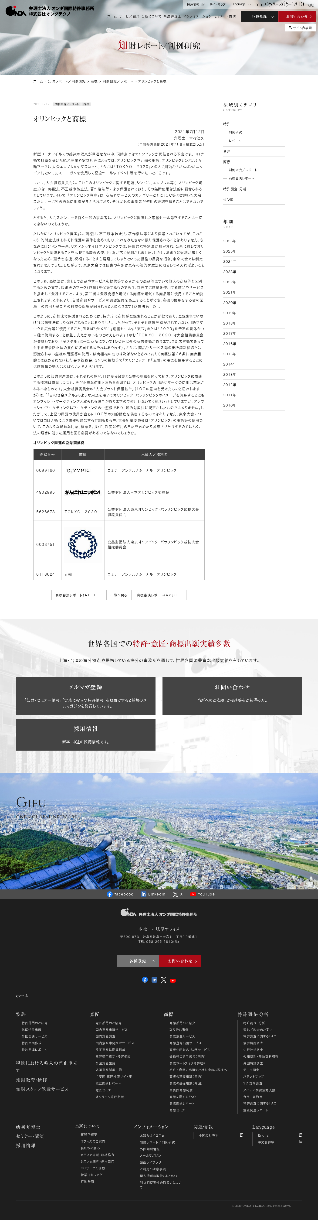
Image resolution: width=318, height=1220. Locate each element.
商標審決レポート (241, 178)
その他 (228, 199)
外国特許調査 (253, 1063)
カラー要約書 (253, 1096)
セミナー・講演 (30, 1136)
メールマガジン (150, 1155)
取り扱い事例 (179, 1029)
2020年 (229, 302)
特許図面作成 (32, 1043)
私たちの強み (90, 1148)
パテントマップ (253, 1076)
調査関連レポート (255, 1110)
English (264, 1135)
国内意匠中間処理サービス (115, 1043)
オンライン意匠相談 (110, 1096)
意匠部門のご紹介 (109, 1023)
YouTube (206, 894)
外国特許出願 (31, 1029)
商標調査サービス (182, 1036)
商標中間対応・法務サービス (189, 1049)
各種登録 (259, 16)
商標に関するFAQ (182, 1096)
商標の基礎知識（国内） (186, 1076)
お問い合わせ (297, 16)
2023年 (229, 271)
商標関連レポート (182, 1103)
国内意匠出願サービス (112, 1029)
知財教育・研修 (31, 1079)
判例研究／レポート (67, 104)
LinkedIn (156, 894)
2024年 (230, 261)
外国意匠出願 (105, 1063)
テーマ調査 (251, 1069)
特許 (226, 124)
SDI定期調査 (253, 1083)
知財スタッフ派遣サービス (42, 1089)
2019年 (229, 313)
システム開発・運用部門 (98, 1161)
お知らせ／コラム (152, 1135)
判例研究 (235, 132)
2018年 (229, 323)
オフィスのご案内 (93, 1141)
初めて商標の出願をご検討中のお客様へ (198, 1069)
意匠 (226, 151)
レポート (235, 140)
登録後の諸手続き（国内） (187, 1056)
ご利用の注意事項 (153, 1169)
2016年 (229, 343)
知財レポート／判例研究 (157, 1142)
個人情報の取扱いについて (159, 1175)
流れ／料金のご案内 (258, 1029)
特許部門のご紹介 (35, 1023)
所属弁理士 (28, 1126)
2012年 (229, 384)
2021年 (229, 292)
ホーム (22, 995)
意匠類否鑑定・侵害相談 (113, 1056)
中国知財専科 (209, 1135)
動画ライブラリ (150, 1162)
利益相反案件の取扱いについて (161, 1185)
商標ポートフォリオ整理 (187, 1063)
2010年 (229, 405)
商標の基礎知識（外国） (186, 1083)
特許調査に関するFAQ (259, 1036)
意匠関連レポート (108, 1083)
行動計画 (87, 1181)
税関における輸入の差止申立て (47, 1067)
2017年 (229, 333)
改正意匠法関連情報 (111, 1049)
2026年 (229, 241)
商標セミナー (179, 1110)
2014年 (230, 364)
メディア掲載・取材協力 (97, 1154)
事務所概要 (89, 1134)
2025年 (229, 251)
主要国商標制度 (181, 1090)
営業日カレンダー (93, 1174)
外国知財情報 (150, 1149)
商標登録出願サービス (185, 1043)
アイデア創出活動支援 (259, 1090)
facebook (124, 894)
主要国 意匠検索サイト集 (114, 1076)
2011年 (229, 395)
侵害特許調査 (253, 1043)
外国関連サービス (34, 1036)
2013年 (229, 374)
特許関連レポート (34, 1049)
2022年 (229, 282)
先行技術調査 (253, 1049)
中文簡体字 (266, 1142)
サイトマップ (218, 4)
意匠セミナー (105, 1090)
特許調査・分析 (235, 189)
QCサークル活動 (93, 1168)
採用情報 (193, 4)
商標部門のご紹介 (182, 1023)
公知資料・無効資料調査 (260, 1056)
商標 (86, 104)
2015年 (229, 354)
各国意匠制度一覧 (109, 1069)
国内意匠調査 (106, 1036)
